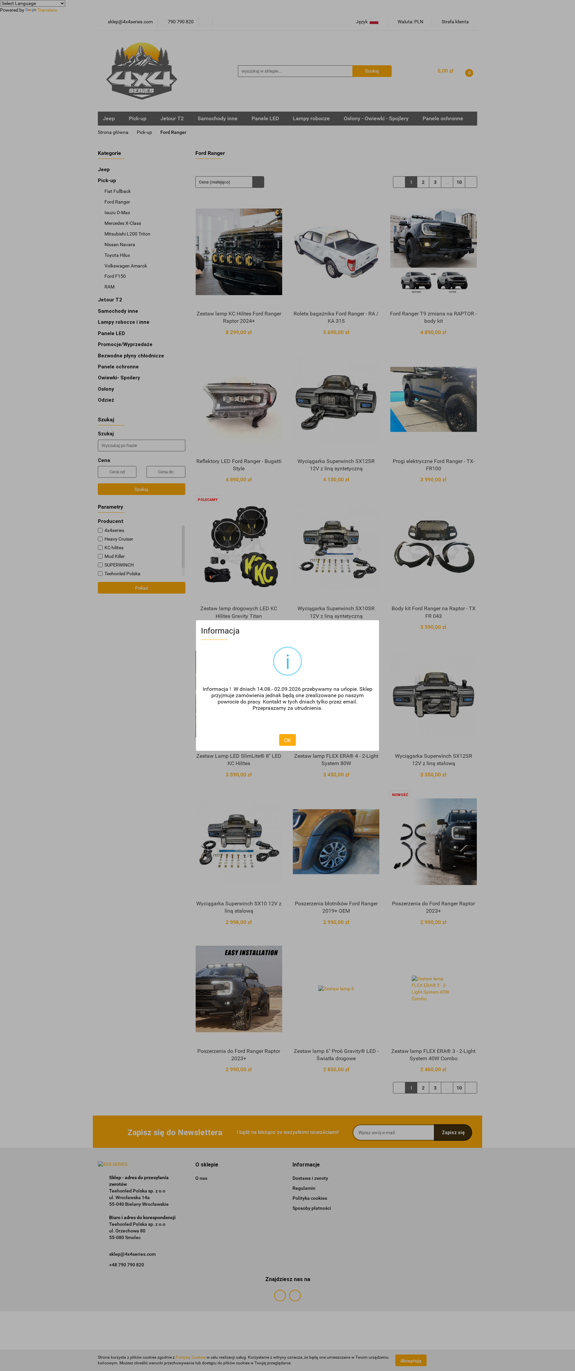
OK (287, 740)
